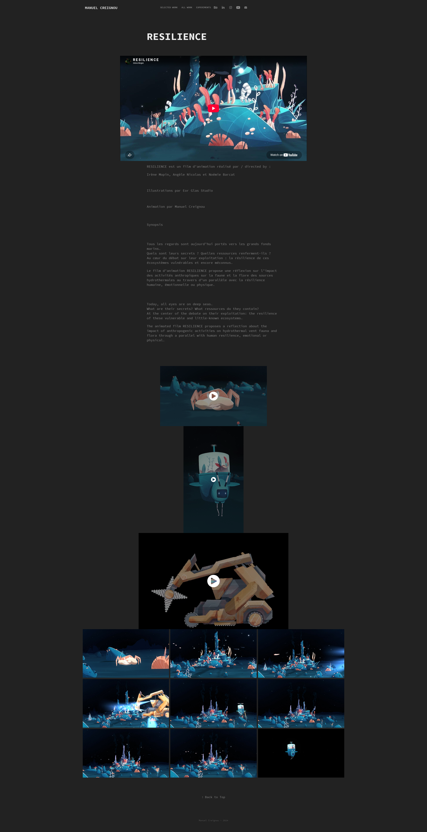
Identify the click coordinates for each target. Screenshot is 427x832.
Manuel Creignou (101, 8)
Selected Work (168, 7)
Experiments (203, 7)
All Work (186, 7)
